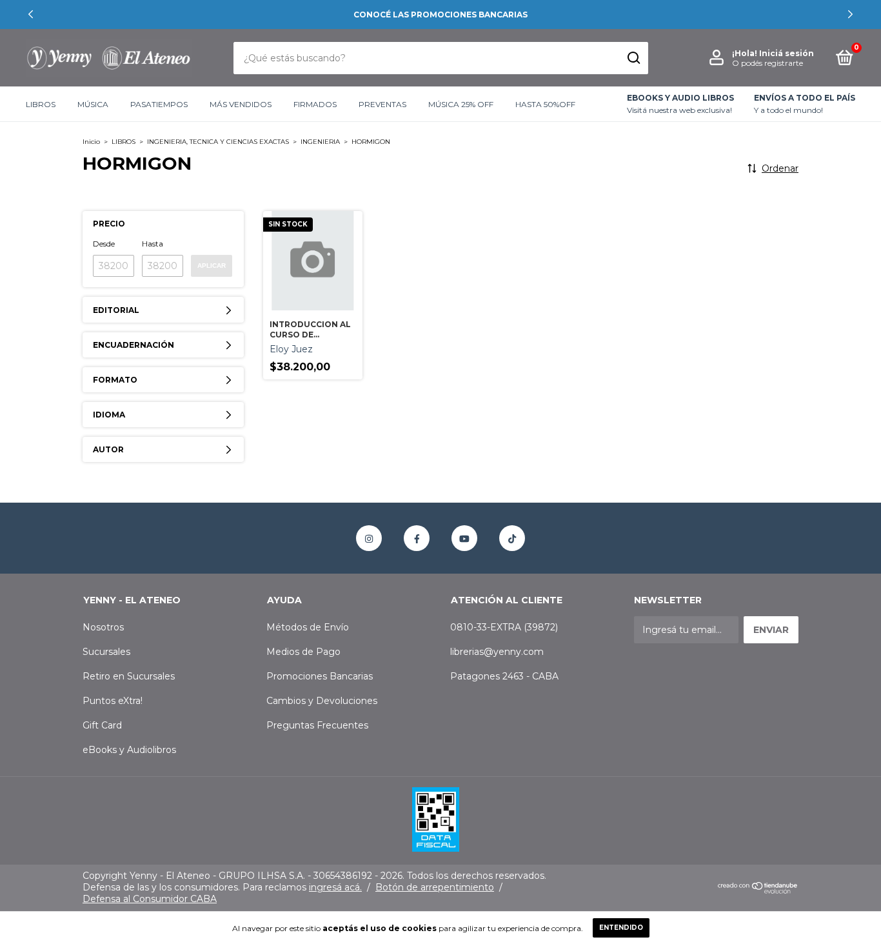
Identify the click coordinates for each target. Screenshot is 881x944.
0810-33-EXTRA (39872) (504, 627)
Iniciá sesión (786, 53)
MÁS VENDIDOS (241, 104)
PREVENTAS (382, 104)
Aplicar (211, 265)
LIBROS (40, 104)
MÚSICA (92, 104)
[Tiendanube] (758, 890)
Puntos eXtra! (113, 701)
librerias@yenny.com (497, 652)
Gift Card (102, 725)
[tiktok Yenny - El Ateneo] (512, 538)
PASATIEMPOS (159, 104)
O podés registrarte (767, 63)
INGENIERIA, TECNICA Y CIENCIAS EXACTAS (218, 141)
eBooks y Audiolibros (129, 750)
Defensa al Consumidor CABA (150, 899)
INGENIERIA (320, 141)
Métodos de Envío (307, 627)
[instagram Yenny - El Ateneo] (369, 538)
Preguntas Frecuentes (317, 725)
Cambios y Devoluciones (321, 701)
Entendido (621, 927)
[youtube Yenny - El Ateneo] (464, 538)
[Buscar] (633, 58)
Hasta (152, 243)
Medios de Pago (303, 652)
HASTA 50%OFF (545, 104)
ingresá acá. (335, 887)
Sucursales (106, 652)
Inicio (91, 141)
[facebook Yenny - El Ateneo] (417, 538)
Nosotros (103, 627)
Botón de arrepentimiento (434, 887)
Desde (104, 243)
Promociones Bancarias (319, 676)
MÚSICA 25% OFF (460, 104)
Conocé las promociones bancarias (440, 14)
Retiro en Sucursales (129, 676)
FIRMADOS (315, 104)
